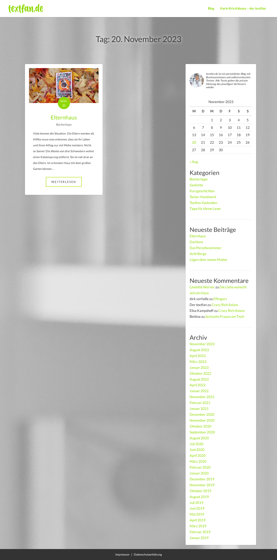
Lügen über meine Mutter (209, 259)
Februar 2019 (200, 532)
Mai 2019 (197, 514)
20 (194, 142)
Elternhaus (64, 117)
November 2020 (202, 420)
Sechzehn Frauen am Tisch (224, 316)
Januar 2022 (199, 391)
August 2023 (199, 350)
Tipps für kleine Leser (205, 208)
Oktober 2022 (200, 373)
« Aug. (194, 162)
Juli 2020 (196, 444)
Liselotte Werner (202, 287)
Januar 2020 (199, 473)
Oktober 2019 (200, 491)
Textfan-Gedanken (203, 203)
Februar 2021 (200, 402)
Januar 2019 (199, 538)
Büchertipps (64, 124)
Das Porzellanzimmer (205, 248)
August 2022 (199, 379)
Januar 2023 (199, 367)
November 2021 (202, 397)
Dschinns (196, 242)
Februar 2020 (200, 467)
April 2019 (198, 520)
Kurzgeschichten (202, 191)
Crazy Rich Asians (225, 305)
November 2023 (202, 344)
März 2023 (198, 361)
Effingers (220, 299)
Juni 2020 (197, 449)
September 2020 (202, 432)
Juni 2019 (197, 508)
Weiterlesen (66, 181)
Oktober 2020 (200, 426)
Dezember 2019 (202, 479)
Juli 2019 (196, 502)
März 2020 (198, 461)
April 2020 (198, 455)
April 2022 (198, 385)
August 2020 (199, 438)
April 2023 (198, 356)
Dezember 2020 (202, 414)
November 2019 (202, 485)
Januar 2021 (199, 408)
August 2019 (199, 497)
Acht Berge (198, 254)
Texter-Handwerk (203, 197)
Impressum (122, 554)
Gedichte (196, 185)
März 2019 (198, 526)
